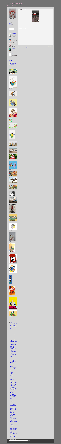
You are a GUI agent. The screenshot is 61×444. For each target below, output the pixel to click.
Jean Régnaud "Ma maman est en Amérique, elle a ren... (13, 427)
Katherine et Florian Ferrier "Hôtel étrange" (13, 429)
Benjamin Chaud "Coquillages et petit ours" (14, 49)
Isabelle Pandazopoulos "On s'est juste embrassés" (13, 348)
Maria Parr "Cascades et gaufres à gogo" (12, 385)
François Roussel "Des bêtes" (13, 367)
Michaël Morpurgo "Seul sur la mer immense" (13, 341)
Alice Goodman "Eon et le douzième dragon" (13, 346)
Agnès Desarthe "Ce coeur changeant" (14, 54)
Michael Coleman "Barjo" (12, 340)
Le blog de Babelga (14, 4)
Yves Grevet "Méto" (12, 347)
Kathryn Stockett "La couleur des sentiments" (13, 398)
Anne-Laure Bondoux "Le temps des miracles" (12, 337)
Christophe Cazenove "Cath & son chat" (14, 43)
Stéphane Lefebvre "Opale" (13, 408)
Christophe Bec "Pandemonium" (12, 362)
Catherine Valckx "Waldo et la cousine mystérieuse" (13, 378)
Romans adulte (10, 24)
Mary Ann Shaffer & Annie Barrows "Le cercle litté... (13, 414)
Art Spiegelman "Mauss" (12, 360)
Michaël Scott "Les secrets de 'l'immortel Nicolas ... (13, 344)
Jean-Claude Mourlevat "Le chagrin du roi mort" (13, 339)
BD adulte (10, 22)
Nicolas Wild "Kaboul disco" (13, 361)
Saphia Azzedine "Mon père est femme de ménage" (13, 407)
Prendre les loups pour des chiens (12, 63)
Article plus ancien (49, 46)
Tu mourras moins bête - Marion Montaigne (12, 60)
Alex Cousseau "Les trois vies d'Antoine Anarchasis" (13, 325)
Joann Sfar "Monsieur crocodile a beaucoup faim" (13, 433)
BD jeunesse (10, 23)
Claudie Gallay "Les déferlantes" (12, 415)
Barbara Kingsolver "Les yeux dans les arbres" (13, 394)
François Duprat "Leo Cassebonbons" (12, 422)
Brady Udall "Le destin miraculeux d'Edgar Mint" (13, 401)
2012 (10, 321)
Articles (10, 28)
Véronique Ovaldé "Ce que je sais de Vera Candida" (13, 404)
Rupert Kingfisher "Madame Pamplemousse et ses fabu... (13, 384)
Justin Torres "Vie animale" (13, 395)
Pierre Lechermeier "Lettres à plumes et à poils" (13, 381)
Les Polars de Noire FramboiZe (11, 62)
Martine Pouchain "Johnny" (13, 333)
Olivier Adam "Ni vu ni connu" (13, 388)
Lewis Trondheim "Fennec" (13, 424)
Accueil (35, 46)
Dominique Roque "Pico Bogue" (13, 428)
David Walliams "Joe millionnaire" (12, 379)
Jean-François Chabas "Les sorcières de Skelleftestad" (13, 389)
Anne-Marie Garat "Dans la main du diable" (13, 399)
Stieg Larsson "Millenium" (12, 400)
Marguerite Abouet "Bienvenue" (13, 359)
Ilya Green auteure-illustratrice (11, 64)
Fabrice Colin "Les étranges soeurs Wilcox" (13, 374)
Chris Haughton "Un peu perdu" (13, 421)
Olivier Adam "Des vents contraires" (12, 412)
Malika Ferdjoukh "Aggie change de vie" (12, 373)
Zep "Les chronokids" (12, 432)
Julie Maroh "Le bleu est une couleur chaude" (14, 34)
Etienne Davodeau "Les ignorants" (12, 357)
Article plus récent (21, 46)
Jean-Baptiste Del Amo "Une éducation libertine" (13, 405)
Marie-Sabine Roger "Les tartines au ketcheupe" (12, 387)
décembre (11, 322)
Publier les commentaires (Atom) (25, 47)
